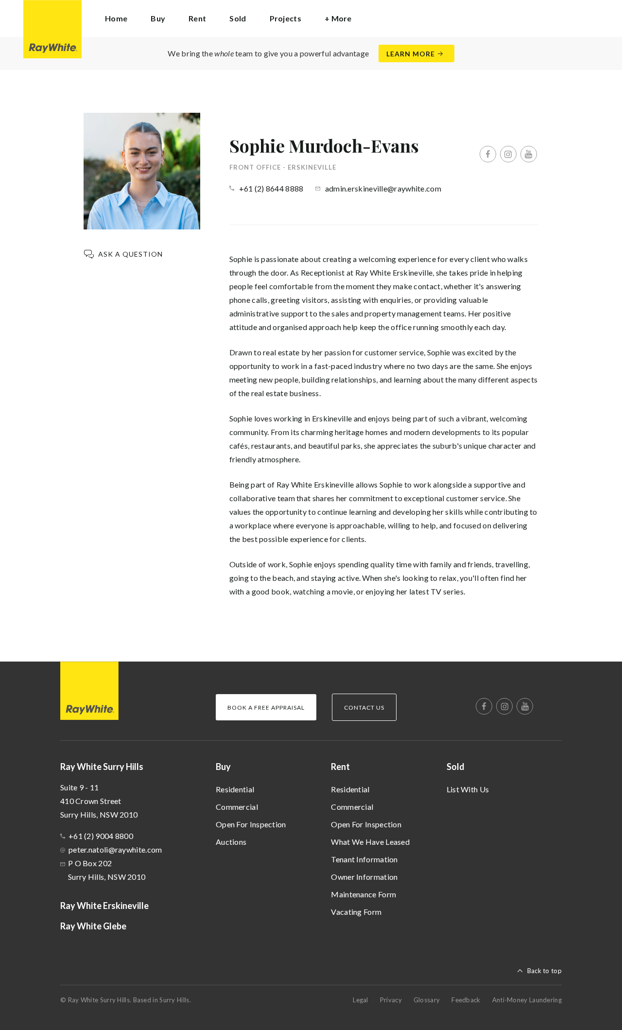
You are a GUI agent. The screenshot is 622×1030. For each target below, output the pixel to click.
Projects (285, 18)
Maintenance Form (363, 894)
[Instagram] (508, 154)
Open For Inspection (251, 824)
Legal (360, 1000)
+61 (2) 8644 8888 (271, 188)
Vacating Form (356, 911)
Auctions (231, 841)
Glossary (427, 1000)
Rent (340, 766)
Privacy (391, 1000)
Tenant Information (364, 859)
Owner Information (364, 876)
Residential (235, 789)
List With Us (468, 789)
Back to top (544, 971)
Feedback (465, 1000)
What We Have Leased (370, 841)
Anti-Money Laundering (527, 1000)
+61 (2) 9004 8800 (101, 835)
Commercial (237, 806)
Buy (223, 766)
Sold (456, 766)
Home (116, 18)
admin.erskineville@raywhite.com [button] (383, 188)
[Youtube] (528, 154)
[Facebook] (488, 154)
